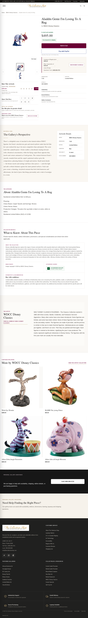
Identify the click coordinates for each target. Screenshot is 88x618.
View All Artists (6, 584)
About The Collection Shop (52, 530)
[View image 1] (20, 67)
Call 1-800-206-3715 (67, 481)
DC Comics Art (6, 571)
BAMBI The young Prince (54, 410)
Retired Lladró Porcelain (52, 569)
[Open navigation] (4, 6)
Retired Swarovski (50, 577)
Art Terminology (50, 538)
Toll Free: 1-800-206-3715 (8, 545)
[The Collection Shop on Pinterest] (13, 555)
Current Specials (50, 582)
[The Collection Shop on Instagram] (8, 555)
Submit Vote (38, 88)
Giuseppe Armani (6, 569)
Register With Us (50, 543)
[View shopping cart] (84, 5)
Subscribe (82, 1)
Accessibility (49, 541)
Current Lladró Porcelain (52, 566)
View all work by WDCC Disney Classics (14, 322)
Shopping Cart (49, 549)
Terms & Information (68, 611)
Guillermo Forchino (7, 579)
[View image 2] (20, 76)
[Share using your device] (25, 101)
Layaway (75, 1)
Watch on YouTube (32, 115)
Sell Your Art (68, 1)
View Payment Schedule (76, 64)
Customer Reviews (50, 546)
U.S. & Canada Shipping (52, 535)
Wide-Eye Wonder (8, 410)
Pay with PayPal (64, 51)
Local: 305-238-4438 (7, 548)
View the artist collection (77, 362)
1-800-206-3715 (58, 1)
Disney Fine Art (6, 574)
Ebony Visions (6, 577)
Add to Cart (64, 45)
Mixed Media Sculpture (51, 571)
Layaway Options (50, 533)
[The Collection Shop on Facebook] (4, 555)
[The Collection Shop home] (42, 6)
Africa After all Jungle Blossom (55, 459)
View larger (33, 58)
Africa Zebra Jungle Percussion (12, 459)
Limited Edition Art (7, 582)
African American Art (7, 566)
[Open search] (80, 5)
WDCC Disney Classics (12, 12)
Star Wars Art (49, 574)
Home (3, 12)
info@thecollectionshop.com (9, 550)
